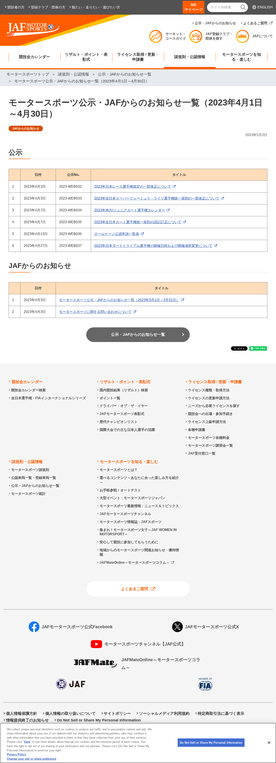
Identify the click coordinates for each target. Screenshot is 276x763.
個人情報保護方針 (21, 713)
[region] (138, 743)
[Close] (269, 742)
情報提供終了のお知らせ (27, 720)
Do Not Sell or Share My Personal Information (211, 742)
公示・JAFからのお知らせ (215, 23)
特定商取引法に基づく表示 (221, 713)
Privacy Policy (16, 754)
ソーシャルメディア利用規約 (164, 713)
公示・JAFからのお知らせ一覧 (138, 334)
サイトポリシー (117, 713)
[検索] (243, 7)
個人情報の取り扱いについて (70, 713)
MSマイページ (193, 7)
